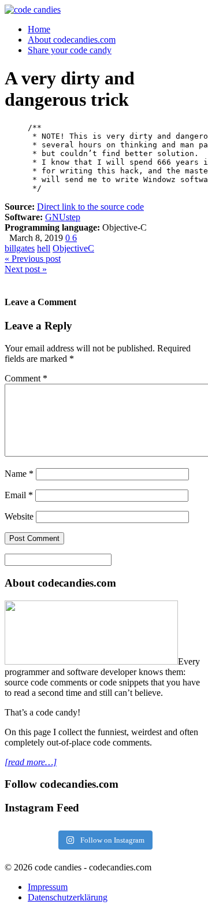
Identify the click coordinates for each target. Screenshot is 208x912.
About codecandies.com (72, 40)
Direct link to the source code (90, 207)
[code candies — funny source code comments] (33, 9)
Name (19, 474)
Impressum (48, 887)
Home (39, 29)
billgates (20, 248)
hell (43, 248)
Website (19, 516)
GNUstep (62, 217)
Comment (26, 378)
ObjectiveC (73, 248)
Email (19, 495)
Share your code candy (70, 50)
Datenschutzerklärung (67, 897)
